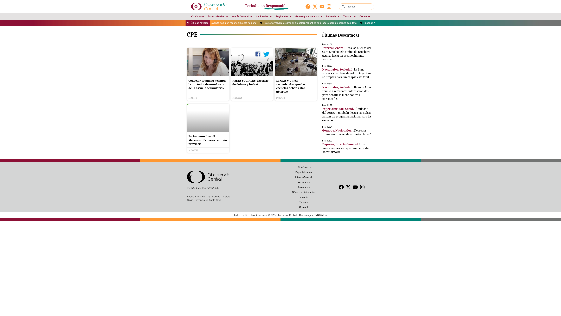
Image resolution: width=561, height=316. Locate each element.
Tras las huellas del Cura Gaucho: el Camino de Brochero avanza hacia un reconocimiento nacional (346, 53)
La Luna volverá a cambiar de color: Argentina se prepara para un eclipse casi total (303, 22)
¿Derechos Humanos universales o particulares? (346, 132)
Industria (331, 16)
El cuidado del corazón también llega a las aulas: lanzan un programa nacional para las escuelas (347, 114)
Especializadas (216, 16)
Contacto (365, 16)
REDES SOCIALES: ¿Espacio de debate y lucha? (250, 82)
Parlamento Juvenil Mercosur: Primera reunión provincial (207, 140)
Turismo (347, 16)
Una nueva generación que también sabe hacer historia (345, 148)
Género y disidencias (307, 16)
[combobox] (356, 7)
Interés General (240, 16)
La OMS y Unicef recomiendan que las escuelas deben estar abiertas (290, 86)
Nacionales (262, 16)
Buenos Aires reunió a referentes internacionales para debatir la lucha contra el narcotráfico (346, 93)
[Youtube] (322, 6)
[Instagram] (329, 6)
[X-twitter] (314, 6)
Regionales (282, 16)
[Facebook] (307, 6)
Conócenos (197, 16)
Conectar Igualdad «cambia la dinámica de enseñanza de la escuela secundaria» (207, 84)
